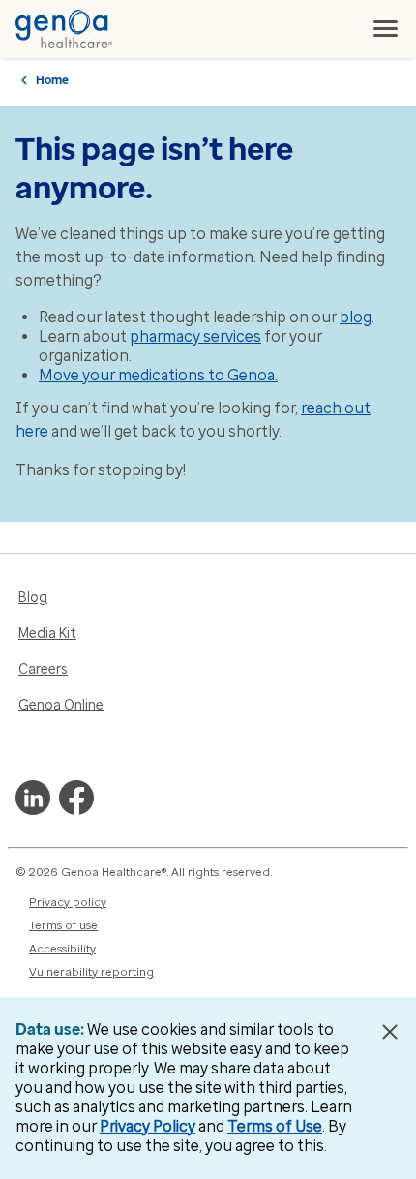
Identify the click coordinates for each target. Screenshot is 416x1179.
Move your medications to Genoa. (158, 375)
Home (52, 80)
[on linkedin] (32, 797)
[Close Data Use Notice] (390, 1031)
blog (355, 317)
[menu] (386, 29)
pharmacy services (195, 336)
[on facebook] (76, 797)
